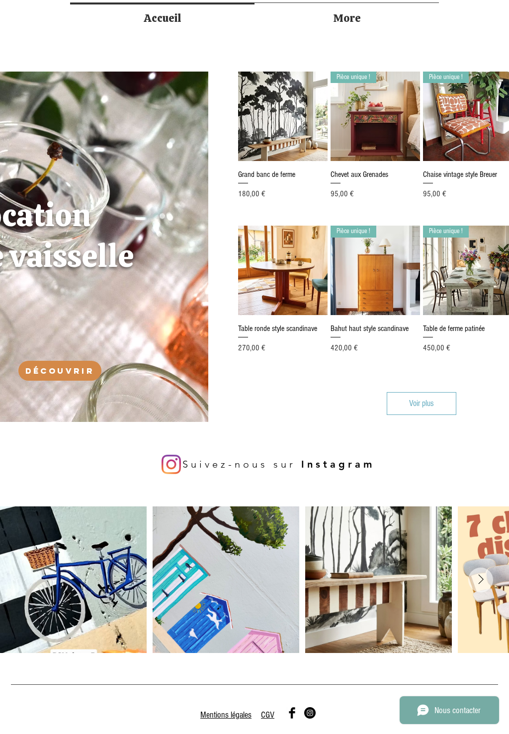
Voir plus (421, 403)
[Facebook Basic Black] (292, 713)
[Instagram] (171, 464)
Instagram (338, 464)
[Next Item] (480, 580)
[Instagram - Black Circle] (310, 713)
